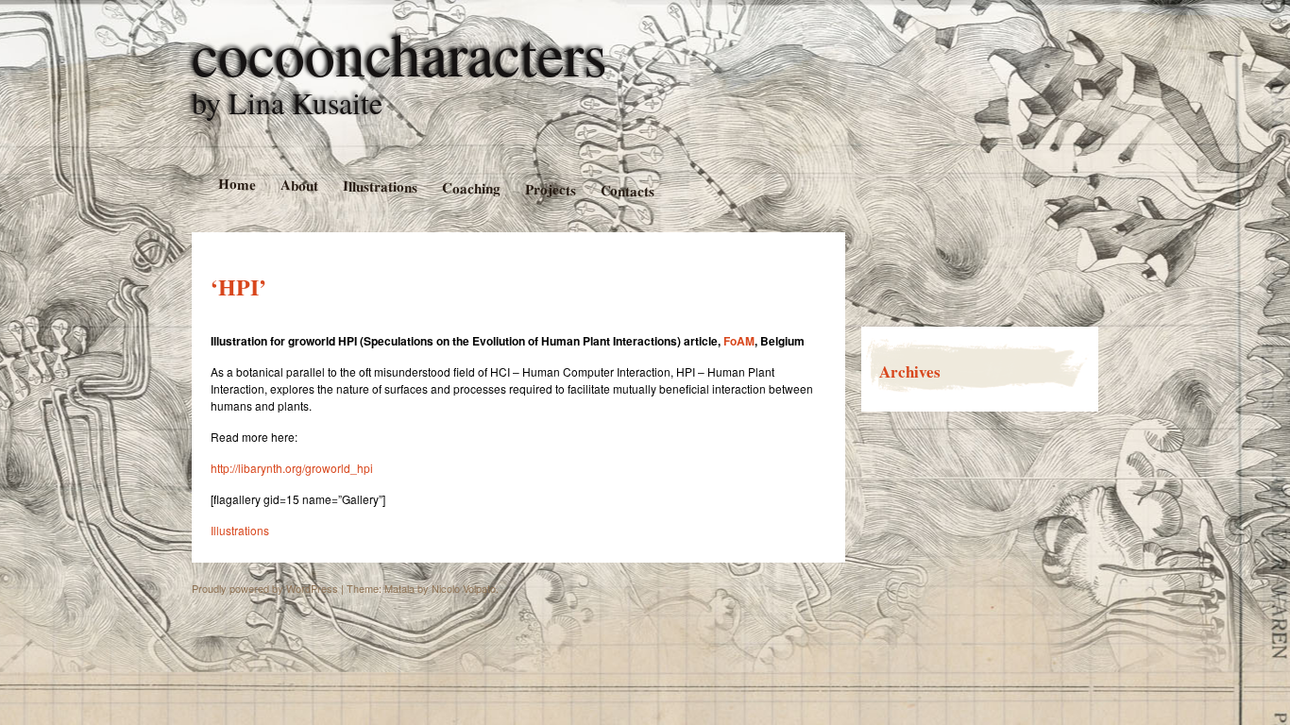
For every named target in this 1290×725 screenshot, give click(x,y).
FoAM (739, 340)
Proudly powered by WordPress (265, 588)
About (298, 184)
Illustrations (379, 185)
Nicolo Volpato (464, 588)
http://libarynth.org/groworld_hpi (292, 468)
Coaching (470, 187)
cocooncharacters (399, 53)
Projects (549, 189)
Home (236, 183)
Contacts (627, 190)
